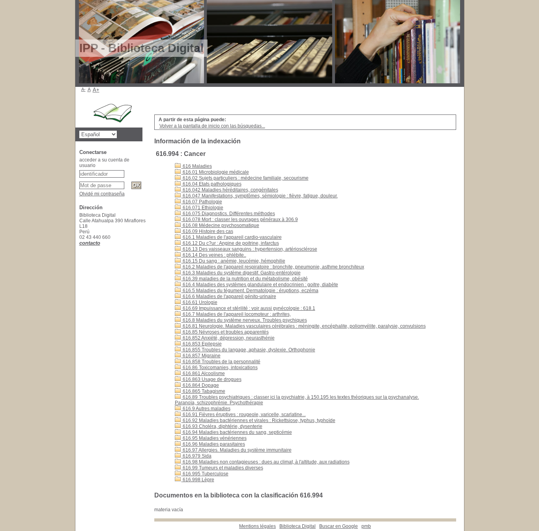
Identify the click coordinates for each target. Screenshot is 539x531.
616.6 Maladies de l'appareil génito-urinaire (229, 296)
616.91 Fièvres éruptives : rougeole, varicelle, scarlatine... (244, 414)
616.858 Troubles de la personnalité (221, 361)
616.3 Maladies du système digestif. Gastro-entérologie (241, 273)
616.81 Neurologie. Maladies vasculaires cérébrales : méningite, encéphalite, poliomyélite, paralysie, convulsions (304, 326)
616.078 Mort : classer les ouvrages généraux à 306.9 (240, 219)
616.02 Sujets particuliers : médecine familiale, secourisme (245, 178)
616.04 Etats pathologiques (211, 184)
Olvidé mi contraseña (102, 194)
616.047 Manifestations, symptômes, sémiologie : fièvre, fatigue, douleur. (260, 196)
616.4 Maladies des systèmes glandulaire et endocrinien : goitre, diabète (260, 284)
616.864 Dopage (200, 385)
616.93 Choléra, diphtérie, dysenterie (222, 426)
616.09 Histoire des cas (207, 231)
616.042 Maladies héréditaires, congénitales (230, 190)
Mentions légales (257, 526)
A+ (96, 90)
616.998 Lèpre (198, 479)
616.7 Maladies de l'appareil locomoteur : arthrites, (236, 314)
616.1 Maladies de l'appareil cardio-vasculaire (232, 237)
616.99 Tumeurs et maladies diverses (222, 468)
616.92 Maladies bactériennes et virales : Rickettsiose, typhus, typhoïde (258, 420)
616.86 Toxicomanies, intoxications (220, 367)
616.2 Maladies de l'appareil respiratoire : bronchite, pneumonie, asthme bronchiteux (273, 267)
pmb (366, 526)
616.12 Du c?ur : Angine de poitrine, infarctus (230, 243)
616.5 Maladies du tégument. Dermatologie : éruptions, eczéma (250, 290)
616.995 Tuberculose (205, 474)
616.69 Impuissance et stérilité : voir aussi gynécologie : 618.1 (248, 308)
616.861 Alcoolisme (203, 373)
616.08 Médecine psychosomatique (220, 225)
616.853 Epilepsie (202, 344)
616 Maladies (197, 166)
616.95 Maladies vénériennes (214, 438)
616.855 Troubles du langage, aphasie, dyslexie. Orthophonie (248, 350)
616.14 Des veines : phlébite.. (214, 255)
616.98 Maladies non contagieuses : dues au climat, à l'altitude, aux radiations (266, 462)
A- (83, 89)
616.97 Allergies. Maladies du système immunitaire (237, 450)
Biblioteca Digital (297, 526)
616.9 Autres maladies (206, 408)
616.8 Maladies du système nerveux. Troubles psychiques (244, 320)
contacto (89, 243)
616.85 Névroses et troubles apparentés (225, 332)
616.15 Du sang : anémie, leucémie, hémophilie (233, 261)
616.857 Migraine (201, 355)
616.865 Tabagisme (203, 391)
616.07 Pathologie (202, 202)
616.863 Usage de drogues (211, 379)
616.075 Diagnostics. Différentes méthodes (228, 213)
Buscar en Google (338, 526)
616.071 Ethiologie (202, 207)
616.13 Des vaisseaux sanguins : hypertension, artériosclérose (249, 249)
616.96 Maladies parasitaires (213, 444)
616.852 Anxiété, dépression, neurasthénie (228, 338)
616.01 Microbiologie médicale (215, 172)
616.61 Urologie (199, 302)
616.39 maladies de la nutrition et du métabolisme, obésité (245, 278)
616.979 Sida (196, 456)
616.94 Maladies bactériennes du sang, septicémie (237, 432)
